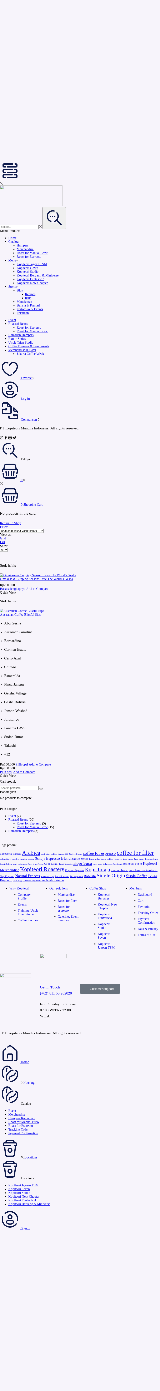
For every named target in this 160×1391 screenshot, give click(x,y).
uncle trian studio (52, 880)
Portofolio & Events (30, 309)
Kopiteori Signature (74, 870)
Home (12, 238)
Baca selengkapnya (12, 588)
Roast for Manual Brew (32, 253)
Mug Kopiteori (7, 876)
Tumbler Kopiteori (31, 880)
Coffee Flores (75, 854)
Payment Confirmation (23, 1133)
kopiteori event (132, 863)
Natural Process (27, 876)
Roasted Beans (18, 323)
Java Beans (139, 859)
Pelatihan (23, 313)
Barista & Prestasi (28, 305)
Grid (3, 538)
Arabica (31, 853)
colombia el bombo (9, 859)
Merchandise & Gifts (22, 350)
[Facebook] (6, 438)
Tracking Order (18, 1129)
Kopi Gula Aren (35, 864)
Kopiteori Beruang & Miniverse (38, 275)
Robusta (90, 876)
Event (12, 320)
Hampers (23, 245)
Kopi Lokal (51, 863)
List (2, 542)
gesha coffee (107, 859)
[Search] (41, 788)
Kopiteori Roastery (42, 869)
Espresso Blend (58, 858)
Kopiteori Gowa (27, 268)
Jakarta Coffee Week (30, 353)
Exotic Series (17, 338)
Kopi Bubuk (6, 864)
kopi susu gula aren (102, 864)
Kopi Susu (82, 863)
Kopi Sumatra (65, 864)
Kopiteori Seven (19, 1189)
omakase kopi (47, 876)
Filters (4, 527)
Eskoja (40, 859)
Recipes (30, 294)
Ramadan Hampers (21, 335)
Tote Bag (17, 880)
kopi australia (151, 859)
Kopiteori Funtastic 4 (30, 279)
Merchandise (25, 249)
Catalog (13, 241)
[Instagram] (10, 438)
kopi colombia (20, 864)
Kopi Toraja (97, 869)
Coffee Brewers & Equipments (28, 346)
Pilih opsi (22, 764)
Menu (12, 260)
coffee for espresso (99, 853)
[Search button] (54, 218)
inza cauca (128, 859)
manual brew (119, 870)
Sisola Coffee (136, 876)
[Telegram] (14, 438)
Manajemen (24, 301)
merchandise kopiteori (143, 870)
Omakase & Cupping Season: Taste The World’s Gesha (36, 579)
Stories (12, 286)
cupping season (27, 859)
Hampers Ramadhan (21, 1118)
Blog (20, 290)
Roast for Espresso (29, 256)
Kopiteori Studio (28, 271)
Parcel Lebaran (62, 876)
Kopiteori (117, 864)
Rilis (28, 298)
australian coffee (49, 854)
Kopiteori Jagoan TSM (32, 264)
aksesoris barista (10, 853)
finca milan (94, 859)
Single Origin (111, 875)
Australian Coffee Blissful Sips (20, 614)
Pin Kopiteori (76, 876)
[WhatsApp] (2, 438)
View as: (5, 534)
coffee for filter (135, 852)
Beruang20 (63, 854)
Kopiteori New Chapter (32, 283)
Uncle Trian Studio (20, 342)
